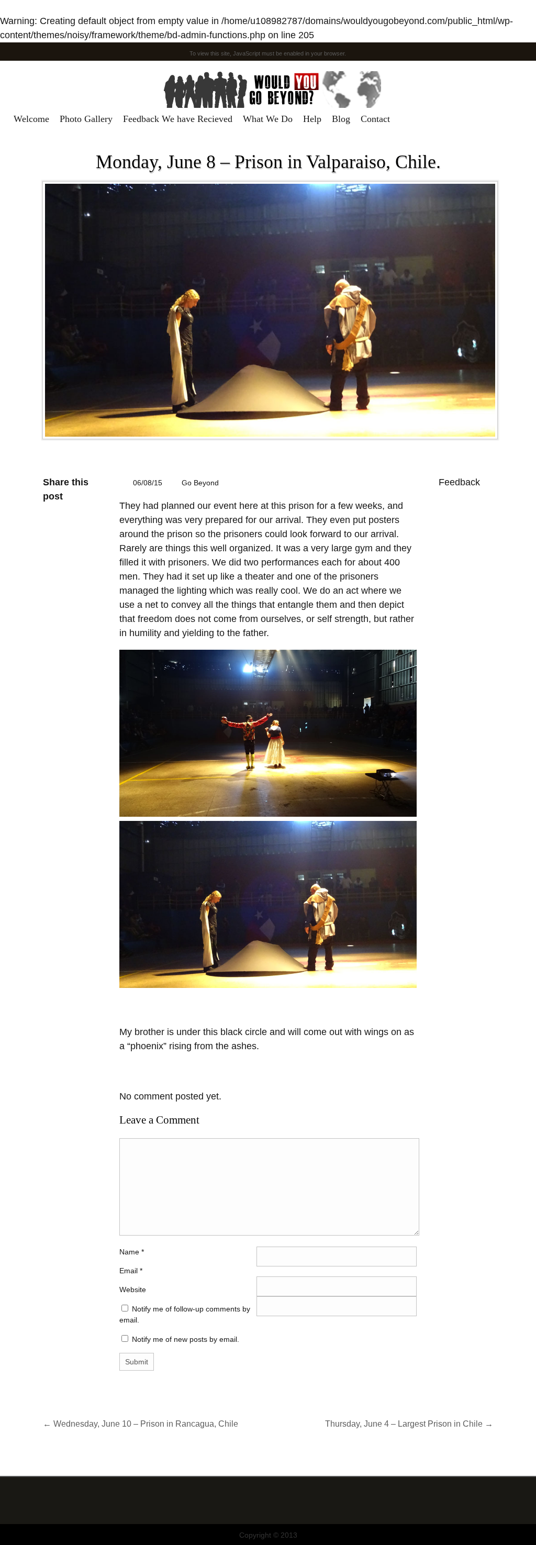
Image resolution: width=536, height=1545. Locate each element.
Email (128, 1270)
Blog (341, 119)
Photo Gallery (86, 119)
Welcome (31, 119)
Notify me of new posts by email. (185, 1339)
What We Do (268, 119)
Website (132, 1289)
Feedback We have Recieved (177, 119)
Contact (375, 119)
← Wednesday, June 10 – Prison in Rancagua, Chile (140, 1423)
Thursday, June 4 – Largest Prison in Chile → (409, 1423)
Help (312, 119)
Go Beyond (200, 483)
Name (131, 1252)
